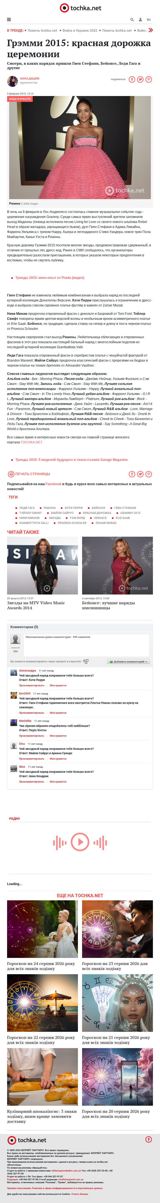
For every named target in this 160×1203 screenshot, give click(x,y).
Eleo (22, 743)
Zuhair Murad (106, 523)
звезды (55, 518)
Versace (100, 518)
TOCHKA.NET (31, 442)
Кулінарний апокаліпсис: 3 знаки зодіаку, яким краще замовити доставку (42, 1116)
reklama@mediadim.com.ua (66, 1170)
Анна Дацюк (29, 78)
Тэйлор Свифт (30, 513)
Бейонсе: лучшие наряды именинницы (108, 605)
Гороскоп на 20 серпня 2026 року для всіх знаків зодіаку (116, 1113)
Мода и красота (20, 98)
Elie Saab (123, 518)
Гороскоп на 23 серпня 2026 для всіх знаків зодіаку (115, 966)
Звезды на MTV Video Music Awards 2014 (36, 605)
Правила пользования (19, 1188)
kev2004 (24, 693)
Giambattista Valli (34, 523)
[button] (140, 19)
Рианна (50, 508)
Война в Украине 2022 (80, 31)
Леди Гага (27, 508)
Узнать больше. (80, 1194)
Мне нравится (58, 685)
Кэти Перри (74, 508)
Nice (22, 766)
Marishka (25, 720)
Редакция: (12, 1179)
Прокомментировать (31, 685)
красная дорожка (97, 513)
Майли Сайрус (62, 513)
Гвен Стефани (125, 508)
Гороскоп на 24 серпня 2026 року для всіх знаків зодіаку (41, 966)
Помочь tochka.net (43, 31)
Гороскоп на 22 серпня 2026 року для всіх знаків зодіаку (41, 1040)
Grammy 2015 (130, 513)
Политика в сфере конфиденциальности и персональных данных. (67, 1188)
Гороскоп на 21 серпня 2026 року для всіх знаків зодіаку (116, 1040)
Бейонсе (98, 508)
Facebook (53, 484)
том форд (77, 518)
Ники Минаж (29, 518)
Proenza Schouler (72, 523)
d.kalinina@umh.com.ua (70, 1179)
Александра (27, 670)
